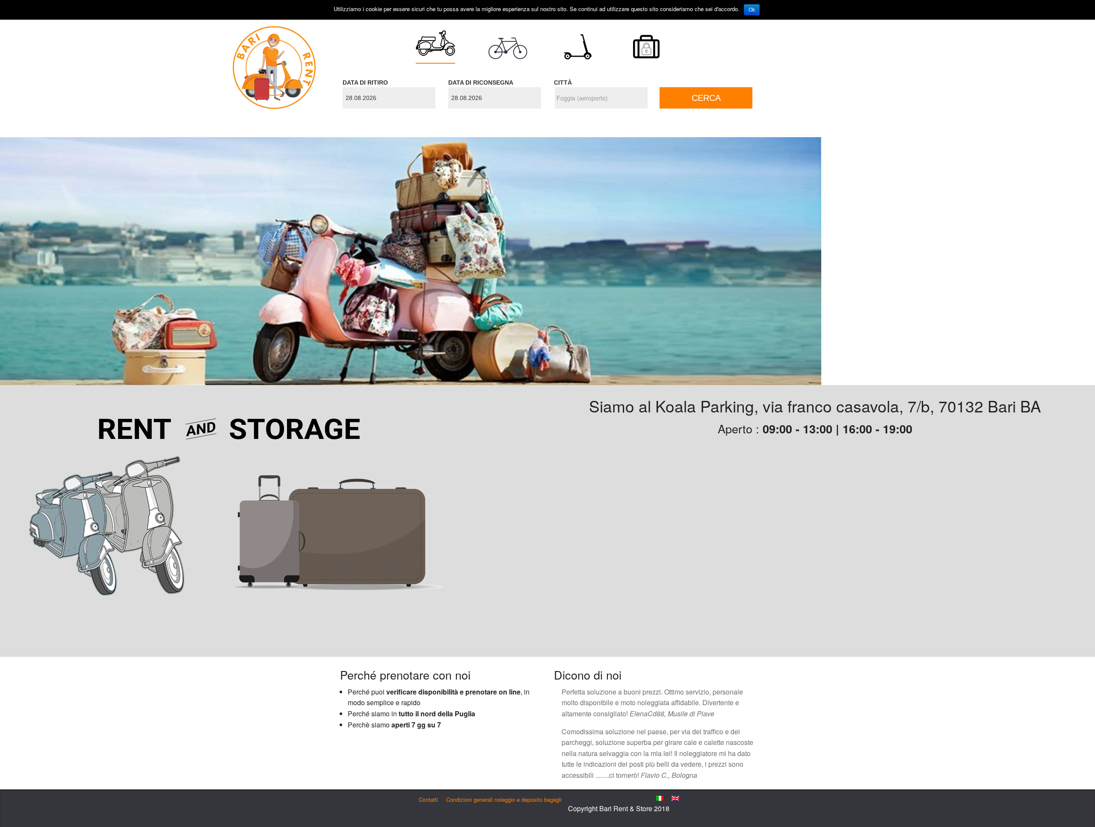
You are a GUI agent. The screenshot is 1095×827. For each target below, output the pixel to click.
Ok (752, 10)
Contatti (428, 799)
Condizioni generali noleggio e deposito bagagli (504, 799)
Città (563, 82)
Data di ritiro (365, 82)
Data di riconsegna (480, 82)
